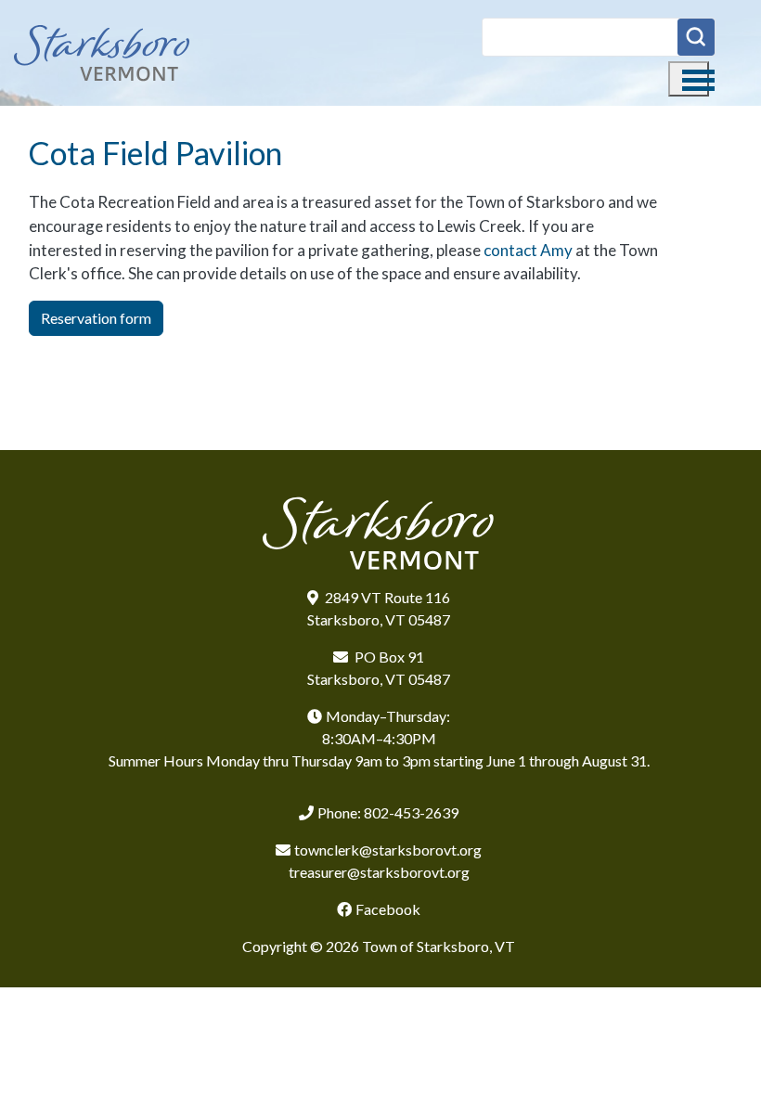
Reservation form (96, 318)
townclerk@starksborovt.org (388, 849)
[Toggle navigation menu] (688, 79)
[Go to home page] (102, 52)
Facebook (387, 909)
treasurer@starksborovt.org (379, 872)
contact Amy (528, 250)
